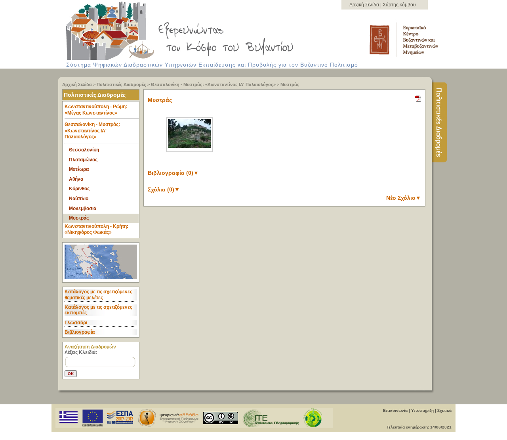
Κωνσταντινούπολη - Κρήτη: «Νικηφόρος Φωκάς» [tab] (96, 229)
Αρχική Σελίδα (364, 5)
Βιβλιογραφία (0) (173, 173)
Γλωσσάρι (76, 322)
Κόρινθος (79, 188)
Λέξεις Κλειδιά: (81, 352)
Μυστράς (289, 84)
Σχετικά (444, 410)
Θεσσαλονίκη (84, 150)
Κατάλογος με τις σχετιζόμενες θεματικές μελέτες (98, 294)
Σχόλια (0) (164, 189)
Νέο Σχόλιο (403, 198)
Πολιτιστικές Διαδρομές (121, 84)
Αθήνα (76, 179)
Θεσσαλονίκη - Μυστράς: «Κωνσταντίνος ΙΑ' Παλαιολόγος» (213, 84)
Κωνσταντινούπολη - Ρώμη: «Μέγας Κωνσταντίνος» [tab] (96, 110)
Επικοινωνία (395, 410)
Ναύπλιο (78, 198)
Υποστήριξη (422, 410)
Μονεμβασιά (82, 208)
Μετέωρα (79, 169)
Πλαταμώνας (83, 160)
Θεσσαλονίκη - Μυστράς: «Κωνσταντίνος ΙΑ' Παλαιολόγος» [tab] (92, 131)
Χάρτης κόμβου (399, 5)
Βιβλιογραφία (80, 332)
